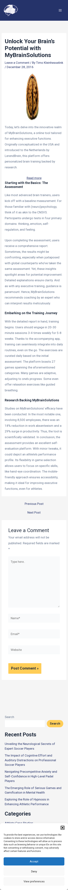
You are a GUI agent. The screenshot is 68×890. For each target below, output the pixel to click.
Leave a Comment (17, 62)
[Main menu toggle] (60, 10)
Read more (34, 178)
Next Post (34, 512)
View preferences (34, 881)
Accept (34, 861)
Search (9, 717)
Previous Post (34, 503)
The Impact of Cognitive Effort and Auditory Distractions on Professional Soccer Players (30, 760)
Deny (34, 871)
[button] (62, 828)
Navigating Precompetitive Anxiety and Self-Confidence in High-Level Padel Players (31, 776)
